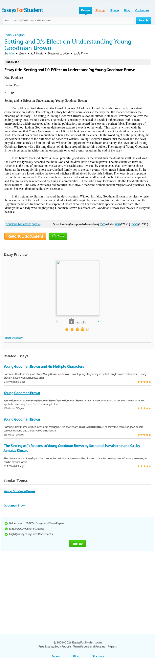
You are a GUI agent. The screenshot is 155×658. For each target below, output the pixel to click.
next (98, 321)
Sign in (114, 10)
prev (57, 321)
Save (61, 236)
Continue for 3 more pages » (23, 224)
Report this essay (13, 337)
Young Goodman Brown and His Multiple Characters (44, 366)
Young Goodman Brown (22, 393)
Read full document (25, 236)
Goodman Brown (15, 505)
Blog (127, 10)
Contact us (142, 10)
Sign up (100, 10)
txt (102, 224)
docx (135, 224)
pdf (117, 224)
